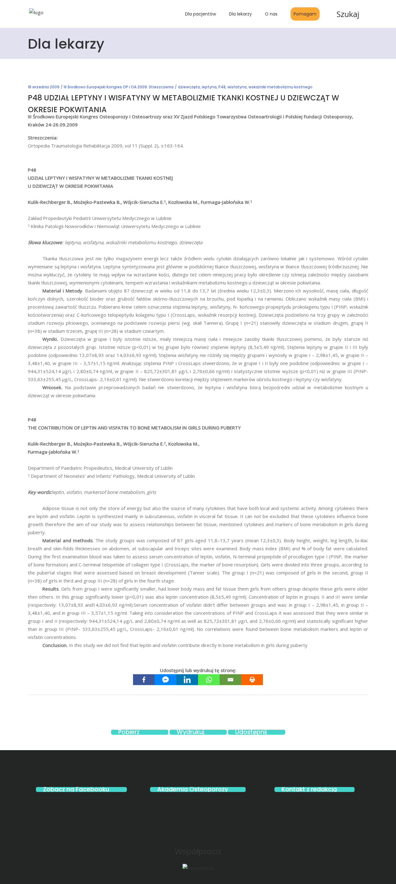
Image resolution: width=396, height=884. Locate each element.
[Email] (230, 679)
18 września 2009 (43, 87)
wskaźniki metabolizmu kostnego (280, 87)
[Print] (252, 679)
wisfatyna (237, 87)
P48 (222, 87)
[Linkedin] (187, 679)
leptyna (209, 87)
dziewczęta (189, 87)
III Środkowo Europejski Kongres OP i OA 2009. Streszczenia (119, 87)
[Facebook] (144, 679)
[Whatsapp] (209, 679)
